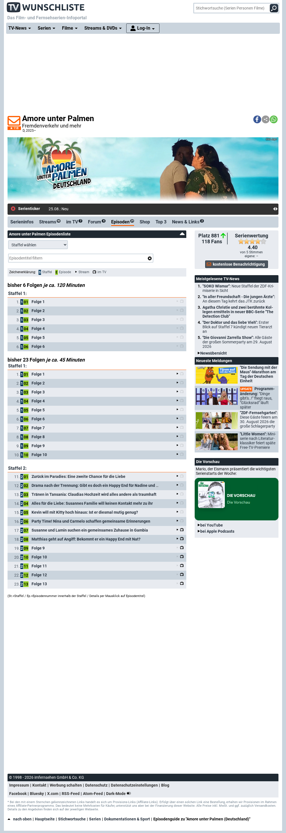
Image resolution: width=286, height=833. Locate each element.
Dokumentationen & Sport (127, 819)
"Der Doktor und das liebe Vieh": (237, 327)
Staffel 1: (17, 293)
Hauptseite (45, 819)
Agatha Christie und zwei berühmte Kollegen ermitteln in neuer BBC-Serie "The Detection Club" (237, 311)
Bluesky (37, 793)
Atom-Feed (93, 793)
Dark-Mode (116, 793)
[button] (257, 119)
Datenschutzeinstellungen (134, 785)
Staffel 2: (17, 468)
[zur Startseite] (46, 5)
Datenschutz (96, 785)
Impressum (19, 785)
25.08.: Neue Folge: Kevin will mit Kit (79, 209)
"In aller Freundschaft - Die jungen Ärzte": (238, 298)
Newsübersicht (213, 353)
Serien (95, 819)
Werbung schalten (66, 785)
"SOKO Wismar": (238, 288)
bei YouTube (211, 525)
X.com (52, 793)
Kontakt (39, 785)
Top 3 (161, 222)
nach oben (22, 819)
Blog (165, 785)
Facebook (18, 793)
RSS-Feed (71, 793)
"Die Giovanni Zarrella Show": (237, 342)
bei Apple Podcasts (217, 531)
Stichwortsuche (72, 819)
